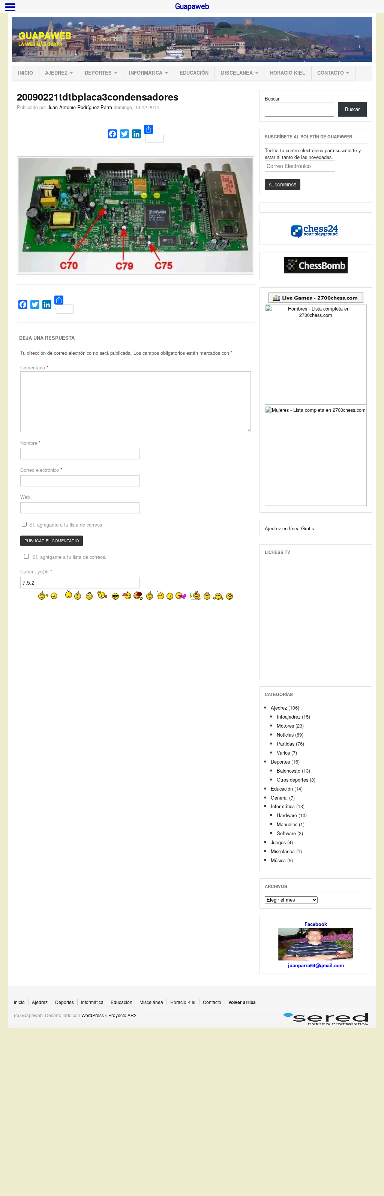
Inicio (25, 72)
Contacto (330, 72)
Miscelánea (236, 72)
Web (25, 496)
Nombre (30, 442)
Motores (285, 725)
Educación (194, 72)
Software (286, 833)
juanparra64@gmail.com (316, 965)
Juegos (278, 842)
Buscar (272, 98)
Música (278, 860)
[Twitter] (124, 133)
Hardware (287, 815)
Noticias (285, 734)
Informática (145, 72)
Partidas (285, 743)
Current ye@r (36, 571)
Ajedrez (56, 72)
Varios (283, 752)
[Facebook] (112, 133)
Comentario (34, 367)
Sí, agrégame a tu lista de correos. (69, 556)
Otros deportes (292, 779)
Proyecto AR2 (122, 1015)
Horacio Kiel (287, 72)
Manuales (287, 824)
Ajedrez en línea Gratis (289, 528)
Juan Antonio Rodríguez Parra (80, 107)
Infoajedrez (288, 716)
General (279, 797)
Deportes (98, 72)
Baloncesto (288, 770)
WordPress (92, 1015)
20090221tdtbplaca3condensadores (97, 97)
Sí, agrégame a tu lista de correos (65, 524)
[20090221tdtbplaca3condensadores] (135, 270)
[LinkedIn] (136, 133)
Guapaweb (45, 35)
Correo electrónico (41, 469)
